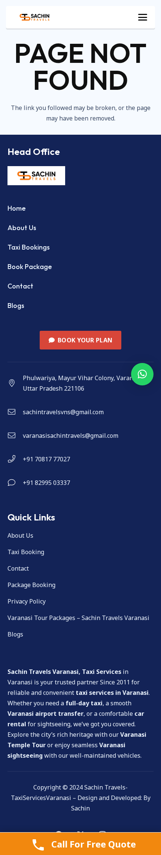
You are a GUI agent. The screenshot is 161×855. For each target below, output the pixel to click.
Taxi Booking (25, 552)
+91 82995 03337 (46, 483)
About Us (21, 227)
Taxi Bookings (28, 247)
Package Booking (31, 585)
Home (16, 208)
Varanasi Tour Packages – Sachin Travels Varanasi (78, 618)
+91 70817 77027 (46, 459)
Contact (20, 286)
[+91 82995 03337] (15, 482)
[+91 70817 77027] (15, 459)
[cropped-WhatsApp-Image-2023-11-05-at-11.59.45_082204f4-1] (34, 17)
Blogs (15, 305)
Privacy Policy (26, 601)
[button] (142, 17)
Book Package (29, 266)
